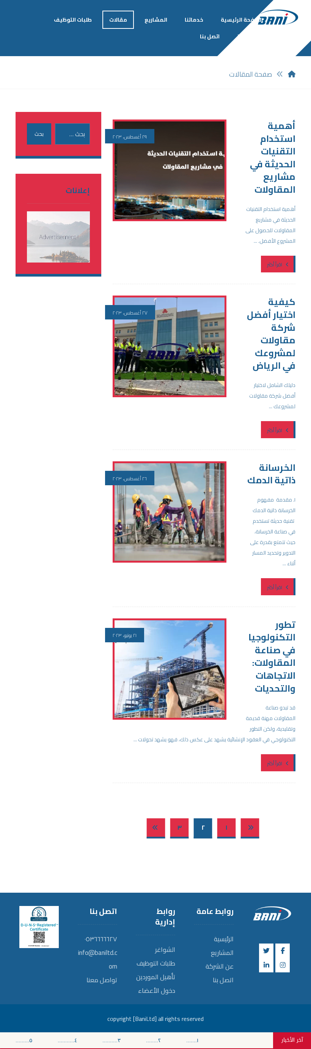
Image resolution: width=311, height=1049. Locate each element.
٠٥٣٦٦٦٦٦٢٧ (100, 939)
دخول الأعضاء (156, 991)
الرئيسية (224, 939)
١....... (204, 1040)
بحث (39, 134)
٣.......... (123, 1040)
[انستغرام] (282, 965)
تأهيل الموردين (155, 977)
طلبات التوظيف (156, 963)
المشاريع (222, 953)
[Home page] (291, 74)
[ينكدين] (266, 965)
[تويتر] (266, 951)
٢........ (164, 1040)
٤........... (78, 1040)
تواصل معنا (101, 980)
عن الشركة (220, 966)
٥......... (35, 1040)
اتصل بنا (223, 980)
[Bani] (278, 14)
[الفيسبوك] (282, 951)
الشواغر (165, 950)
